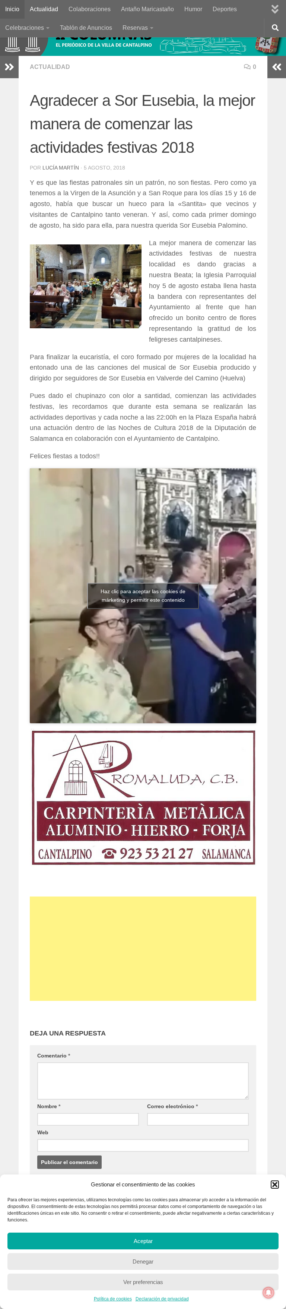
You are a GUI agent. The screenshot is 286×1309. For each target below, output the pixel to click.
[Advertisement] (143, 949)
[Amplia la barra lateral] (9, 67)
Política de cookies (113, 1299)
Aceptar (143, 1241)
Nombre (48, 1106)
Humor (193, 9)
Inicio (12, 9)
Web (42, 1132)
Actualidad (44, 9)
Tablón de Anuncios (86, 28)
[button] (275, 1184)
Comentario (53, 1056)
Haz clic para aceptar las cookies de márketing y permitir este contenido (143, 595)
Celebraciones (24, 28)
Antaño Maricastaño (147, 9)
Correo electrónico (172, 1106)
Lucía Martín (60, 168)
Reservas (135, 28)
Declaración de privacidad (162, 1299)
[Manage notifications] (268, 1293)
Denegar (143, 1261)
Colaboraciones (90, 9)
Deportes (225, 9)
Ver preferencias (143, 1282)
